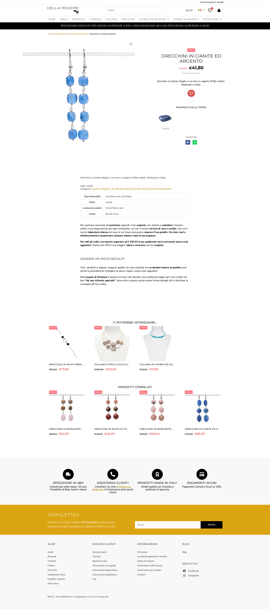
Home (51, 19)
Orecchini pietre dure (79, 34)
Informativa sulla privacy (149, 565)
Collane (111, 19)
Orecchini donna (140, 189)
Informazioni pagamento (105, 570)
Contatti (96, 556)
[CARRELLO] (218, 10)
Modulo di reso (99, 561)
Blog (189, 10)
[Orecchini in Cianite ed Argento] (78, 96)
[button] (187, 142)
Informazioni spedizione (104, 574)
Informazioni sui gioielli (104, 565)
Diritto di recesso (145, 561)
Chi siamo (142, 552)
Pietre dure (211, 19)
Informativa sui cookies (149, 570)
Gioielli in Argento (186, 19)
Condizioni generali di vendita (152, 556)
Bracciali (78, 19)
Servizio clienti (99, 552)
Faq (94, 579)
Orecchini (128, 19)
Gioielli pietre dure (152, 19)
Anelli (64, 19)
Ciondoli (96, 19)
